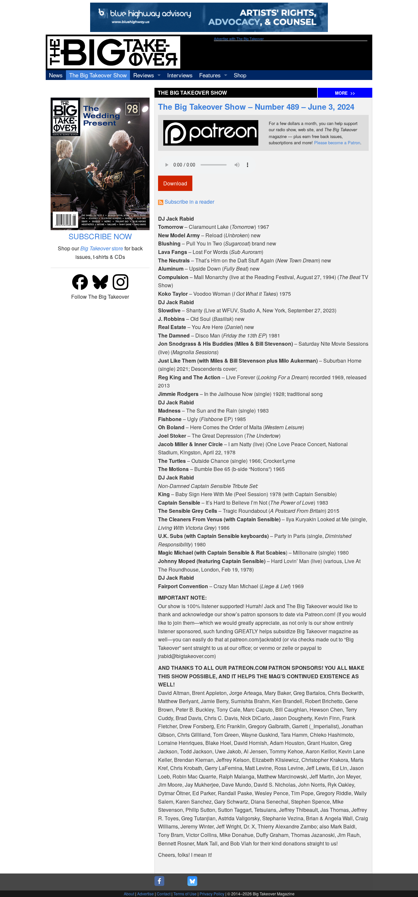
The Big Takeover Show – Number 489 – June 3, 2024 (256, 106)
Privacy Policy (212, 893)
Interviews (180, 75)
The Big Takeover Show (98, 75)
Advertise (145, 893)
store (101, 248)
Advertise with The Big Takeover (239, 38)
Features (210, 75)
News (56, 75)
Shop (240, 75)
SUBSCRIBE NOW (100, 236)
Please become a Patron (337, 142)
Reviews (143, 75)
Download (175, 183)
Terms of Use (185, 893)
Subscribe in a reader (189, 201)
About (129, 893)
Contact (163, 893)
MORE (345, 93)
